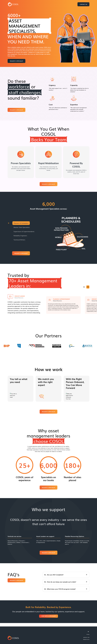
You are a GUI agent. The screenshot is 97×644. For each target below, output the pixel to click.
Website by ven (86, 639)
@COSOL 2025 (86, 637)
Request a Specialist (16, 61)
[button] (26, 223)
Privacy (88, 634)
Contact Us (83, 4)
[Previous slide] (84, 287)
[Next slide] (87, 287)
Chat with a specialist (48, 616)
